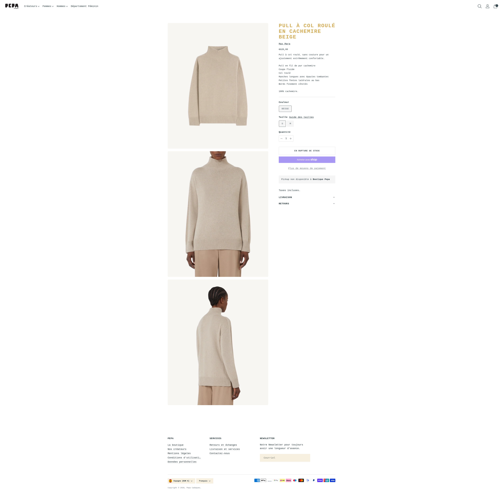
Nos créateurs (177, 449)
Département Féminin (84, 6)
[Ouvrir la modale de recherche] (479, 6)
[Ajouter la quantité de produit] (281, 138)
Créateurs (30, 6)
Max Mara (284, 44)
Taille (283, 117)
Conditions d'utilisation (185, 457)
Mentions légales (179, 453)
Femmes (47, 6)
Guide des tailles (301, 117)
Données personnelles (182, 462)
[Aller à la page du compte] (487, 6)
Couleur (284, 102)
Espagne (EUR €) (181, 481)
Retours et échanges (223, 445)
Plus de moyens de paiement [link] (307, 168)
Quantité (285, 132)
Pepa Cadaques (193, 488)
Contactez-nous (220, 453)
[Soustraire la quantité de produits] (290, 138)
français (203, 481)
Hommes (61, 6)
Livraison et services (225, 449)
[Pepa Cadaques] (11, 6)
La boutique (176, 445)
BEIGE (285, 108)
